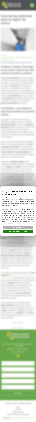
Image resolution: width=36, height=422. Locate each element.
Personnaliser (18, 227)
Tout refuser (19, 2)
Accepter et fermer (18, 231)
